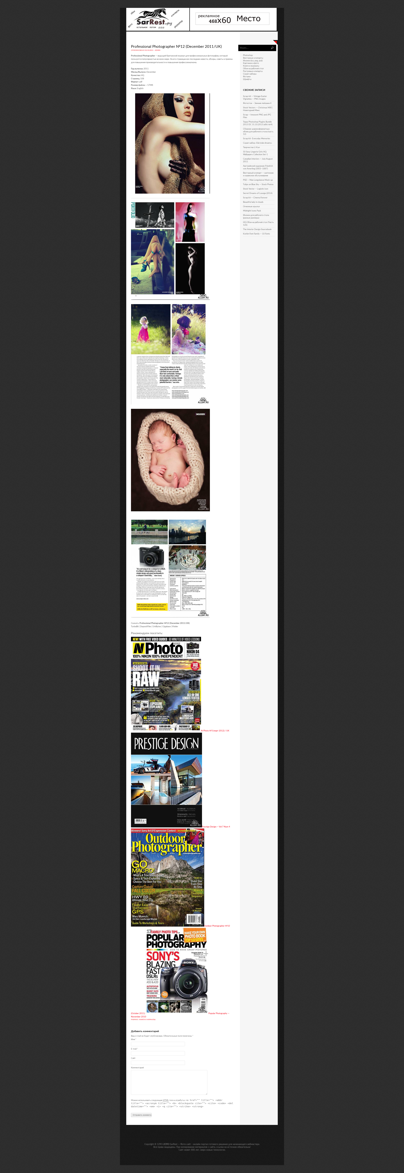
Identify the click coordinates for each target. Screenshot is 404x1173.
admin (157, 50)
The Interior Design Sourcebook (257, 229)
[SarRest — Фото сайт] (158, 30)
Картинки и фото (251, 63)
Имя (133, 1040)
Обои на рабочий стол (253, 69)
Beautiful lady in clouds (253, 202)
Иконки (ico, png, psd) (252, 61)
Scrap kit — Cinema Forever (255, 198)
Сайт (133, 1058)
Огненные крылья (251, 207)
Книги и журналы (147, 1019)
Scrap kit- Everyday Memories (256, 139)
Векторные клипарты (253, 58)
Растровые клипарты (253, 71)
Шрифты (247, 79)
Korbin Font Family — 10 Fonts (256, 234)
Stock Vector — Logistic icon (255, 189)
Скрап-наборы (249, 74)
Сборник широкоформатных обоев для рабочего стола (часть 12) (258, 131)
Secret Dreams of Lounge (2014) (257, 193)
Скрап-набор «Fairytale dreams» (257, 143)
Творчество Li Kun (251, 147)
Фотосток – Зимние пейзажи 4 (257, 103)
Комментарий (137, 1068)
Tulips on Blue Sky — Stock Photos (258, 185)
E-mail (134, 1049)
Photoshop (248, 55)
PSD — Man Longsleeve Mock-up (258, 180)
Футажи (246, 77)
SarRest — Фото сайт (180, 1144)
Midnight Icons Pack (252, 211)
